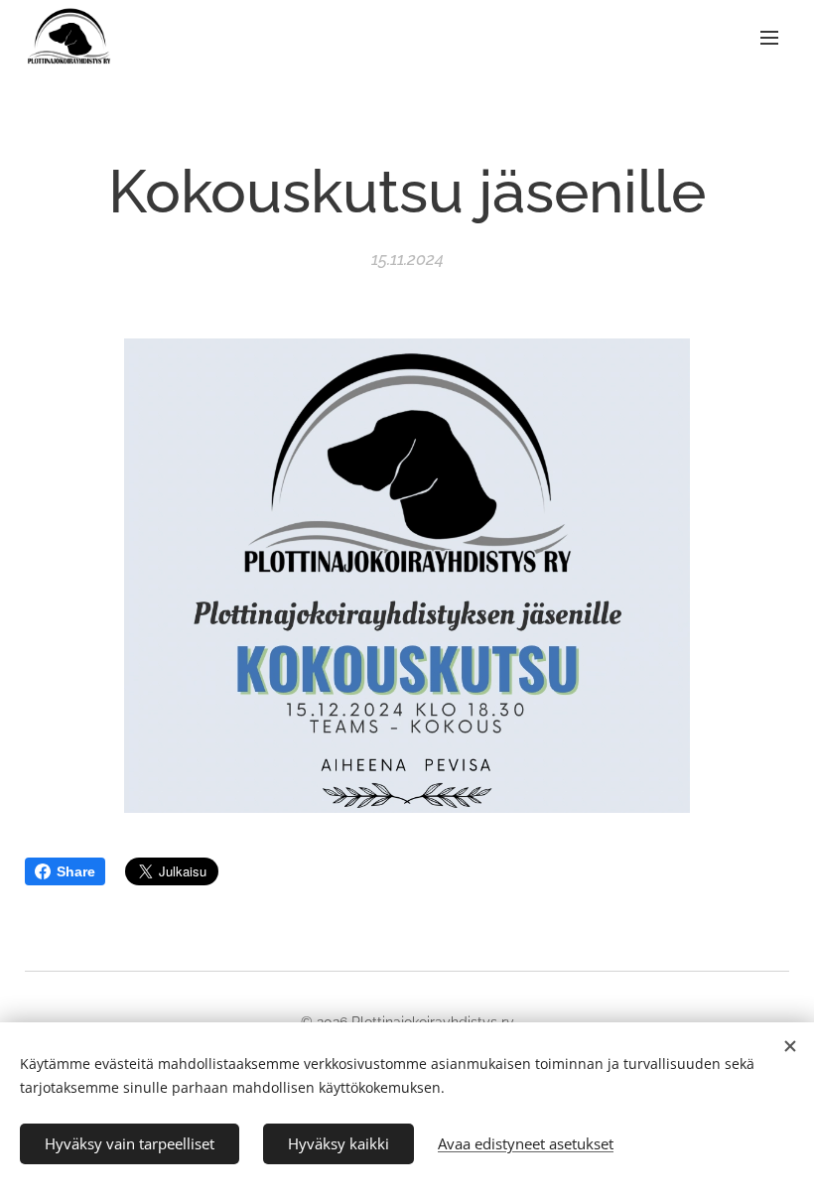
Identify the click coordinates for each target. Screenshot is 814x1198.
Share (76, 871)
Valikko (769, 37)
